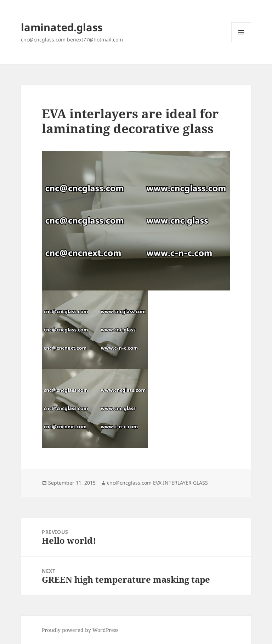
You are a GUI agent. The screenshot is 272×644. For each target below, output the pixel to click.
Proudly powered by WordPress (80, 630)
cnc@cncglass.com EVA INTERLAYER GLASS (157, 482)
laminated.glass (61, 27)
